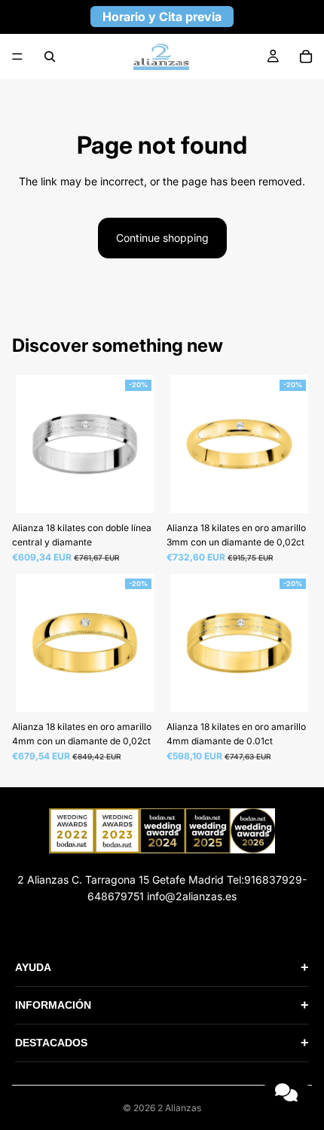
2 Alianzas (179, 1107)
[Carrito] (305, 56)
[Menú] (17, 56)
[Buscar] (49, 56)
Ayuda (162, 967)
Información (162, 1004)
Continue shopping (162, 237)
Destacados (162, 1042)
